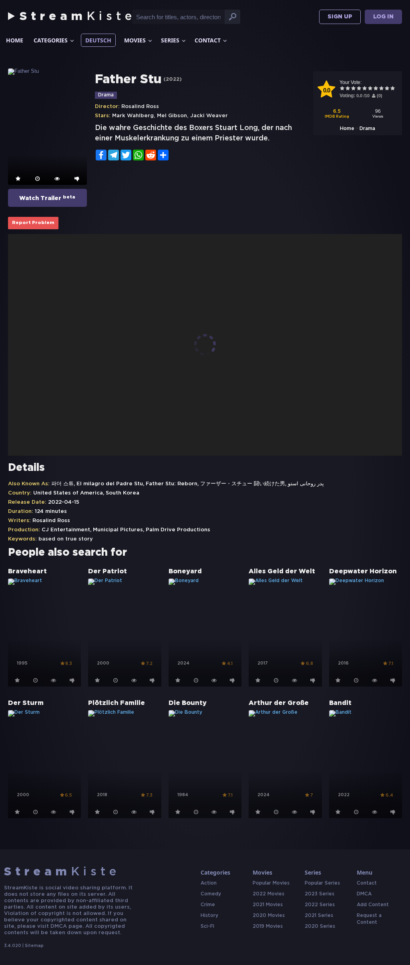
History (209, 915)
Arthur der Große (279, 703)
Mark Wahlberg (133, 116)
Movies (135, 40)
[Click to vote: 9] (387, 89)
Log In (383, 16)
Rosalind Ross (140, 106)
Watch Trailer (47, 198)
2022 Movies (268, 894)
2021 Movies (268, 905)
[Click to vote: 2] (348, 89)
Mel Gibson (172, 116)
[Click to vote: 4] (359, 89)
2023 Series (319, 894)
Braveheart (27, 572)
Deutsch (98, 40)
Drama (367, 128)
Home (14, 40)
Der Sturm (26, 703)
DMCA (364, 894)
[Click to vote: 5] (365, 89)
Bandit (340, 703)
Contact (208, 40)
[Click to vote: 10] (393, 89)
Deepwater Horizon (363, 572)
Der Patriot (107, 572)
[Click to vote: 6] (370, 89)
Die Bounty (188, 703)
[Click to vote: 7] (376, 89)
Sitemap (34, 946)
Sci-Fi (207, 926)
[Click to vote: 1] (342, 89)
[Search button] (233, 17)
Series (170, 40)
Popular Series (322, 883)
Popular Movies (271, 883)
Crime (208, 905)
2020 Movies (269, 915)
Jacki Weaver (209, 116)
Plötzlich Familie (116, 703)
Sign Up (340, 16)
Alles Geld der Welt (282, 572)
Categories (51, 40)
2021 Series (319, 915)
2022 (172, 79)
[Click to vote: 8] (381, 89)
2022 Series (320, 905)
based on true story (65, 539)
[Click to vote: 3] (353, 89)
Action (209, 883)
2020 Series (320, 926)
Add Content (373, 905)
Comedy (211, 894)
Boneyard (185, 572)
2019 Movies (268, 926)
